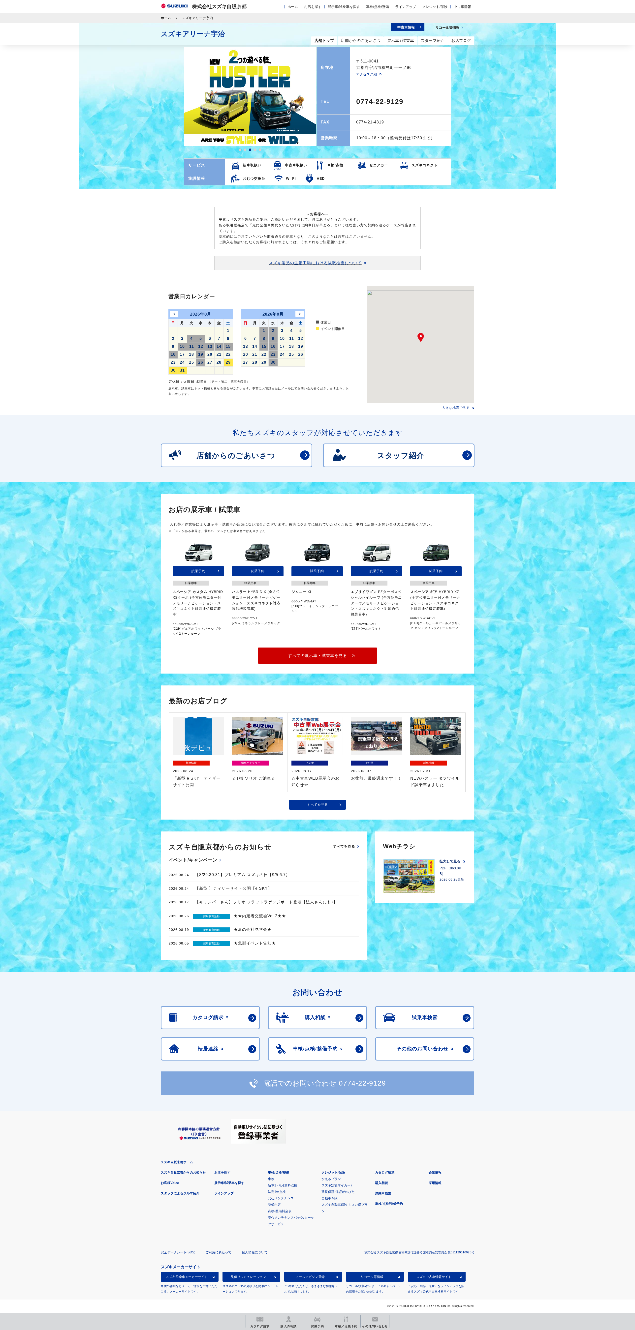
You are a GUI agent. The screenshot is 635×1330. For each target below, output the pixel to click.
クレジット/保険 (434, 6)
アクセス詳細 (366, 74)
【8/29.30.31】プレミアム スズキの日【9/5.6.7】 (242, 875)
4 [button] (255, 149)
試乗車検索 (383, 1193)
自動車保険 (329, 1198)
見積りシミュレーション (248, 1277)
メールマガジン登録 (310, 1277)
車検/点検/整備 (377, 6)
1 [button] (240, 149)
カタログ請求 (384, 1172)
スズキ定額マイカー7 (336, 1185)
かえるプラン (331, 1179)
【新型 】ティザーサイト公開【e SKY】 (233, 888)
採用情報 (435, 1183)
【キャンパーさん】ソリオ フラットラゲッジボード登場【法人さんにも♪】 (266, 902)
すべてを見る (317, 804)
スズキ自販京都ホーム (177, 1162)
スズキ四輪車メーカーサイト (187, 1277)
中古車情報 (462, 6)
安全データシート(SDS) (178, 1252)
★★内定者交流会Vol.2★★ (260, 916)
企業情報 (435, 1172)
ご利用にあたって (218, 1252)
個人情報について (255, 1252)
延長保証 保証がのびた (338, 1192)
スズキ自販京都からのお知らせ (183, 1172)
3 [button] (250, 149)
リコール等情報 (372, 1277)
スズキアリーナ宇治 (193, 34)
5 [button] (260, 149)
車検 (271, 1179)
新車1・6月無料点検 (282, 1185)
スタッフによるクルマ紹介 (180, 1193)
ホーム (292, 6)
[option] (250, 96)
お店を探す (312, 6)
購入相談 (381, 1183)
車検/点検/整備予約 (389, 1204)
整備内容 (274, 1205)
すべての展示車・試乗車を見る (317, 655)
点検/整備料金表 (279, 1211)
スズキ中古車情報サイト (433, 1277)
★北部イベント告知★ (255, 943)
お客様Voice (170, 1183)
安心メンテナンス (281, 1198)
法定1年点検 (277, 1192)
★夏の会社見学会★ (253, 929)
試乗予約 (198, 571)
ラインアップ (405, 6)
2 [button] (245, 149)
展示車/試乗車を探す (344, 6)
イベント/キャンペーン (193, 859)
